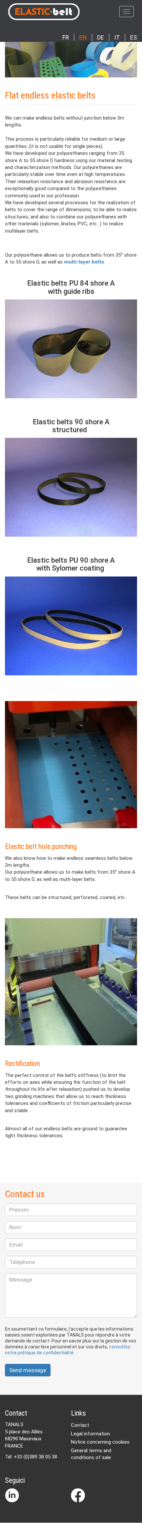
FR (65, 37)
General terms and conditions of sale (91, 1454)
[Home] (62, 11)
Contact (80, 1425)
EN (83, 37)
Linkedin (12, 1495)
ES (133, 37)
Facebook (78, 1495)
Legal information (90, 1434)
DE (100, 37)
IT (117, 37)
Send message (27, 1370)
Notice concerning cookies (100, 1442)
